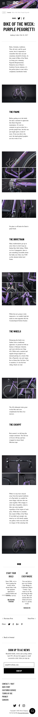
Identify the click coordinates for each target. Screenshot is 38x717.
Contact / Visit (8, 684)
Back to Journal (9, 637)
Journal (9, 12)
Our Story (6, 687)
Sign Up (19, 671)
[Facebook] (23, 18)
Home (4, 12)
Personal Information (23, 713)
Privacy (5, 696)
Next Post (31, 618)
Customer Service (9, 690)
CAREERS (5, 700)
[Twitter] (18, 18)
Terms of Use (7, 693)
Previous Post (8, 618)
